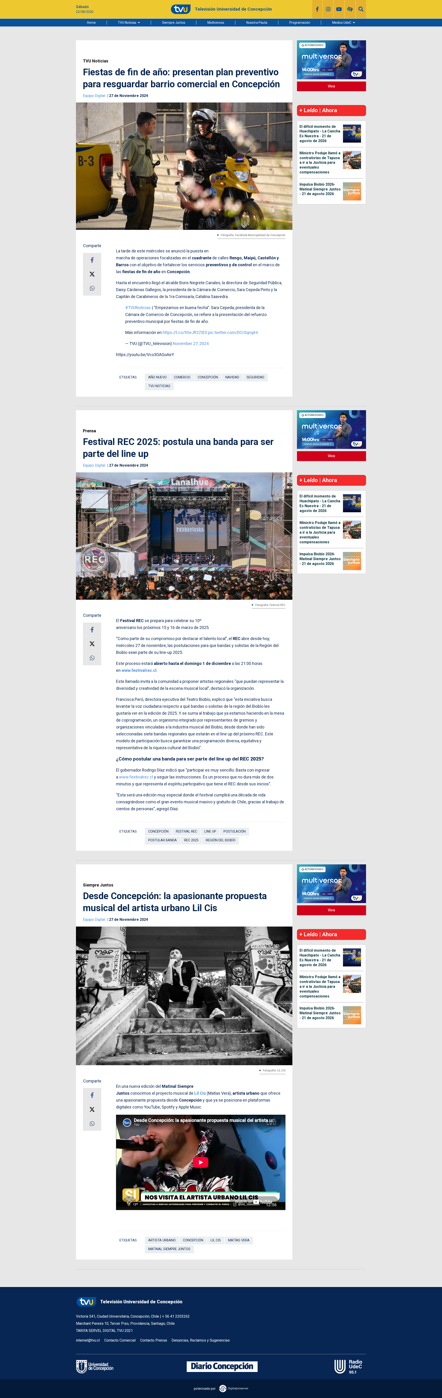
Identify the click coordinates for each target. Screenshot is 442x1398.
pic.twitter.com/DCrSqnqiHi (233, 332)
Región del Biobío (221, 840)
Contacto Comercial (120, 1340)
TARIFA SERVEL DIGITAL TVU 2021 (104, 1330)
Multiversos (215, 22)
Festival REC (186, 832)
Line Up (210, 832)
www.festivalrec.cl (139, 670)
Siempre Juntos (173, 22)
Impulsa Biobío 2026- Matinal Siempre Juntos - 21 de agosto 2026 (320, 189)
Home (91, 22)
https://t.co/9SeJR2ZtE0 (185, 332)
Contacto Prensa (153, 1340)
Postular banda (162, 840)
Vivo (331, 86)
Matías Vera (239, 1240)
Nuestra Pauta (256, 22)
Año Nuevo (157, 377)
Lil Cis (200, 1093)
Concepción (208, 377)
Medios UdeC (341, 22)
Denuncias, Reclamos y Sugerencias (201, 1340)
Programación (299, 22)
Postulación (235, 832)
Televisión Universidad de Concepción (141, 1301)
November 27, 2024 (191, 343)
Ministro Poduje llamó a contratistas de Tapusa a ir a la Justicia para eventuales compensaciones (320, 162)
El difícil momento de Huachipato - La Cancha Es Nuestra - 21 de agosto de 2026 (320, 133)
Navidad (232, 377)
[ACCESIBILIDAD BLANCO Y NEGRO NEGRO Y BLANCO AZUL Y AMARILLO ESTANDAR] (350, 9)
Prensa (89, 431)
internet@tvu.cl (88, 1340)
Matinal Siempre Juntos (169, 1249)
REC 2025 (191, 840)
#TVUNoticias (138, 307)
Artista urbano (162, 1240)
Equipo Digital (94, 96)
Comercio (182, 377)
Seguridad (255, 377)
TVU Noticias (127, 22)
